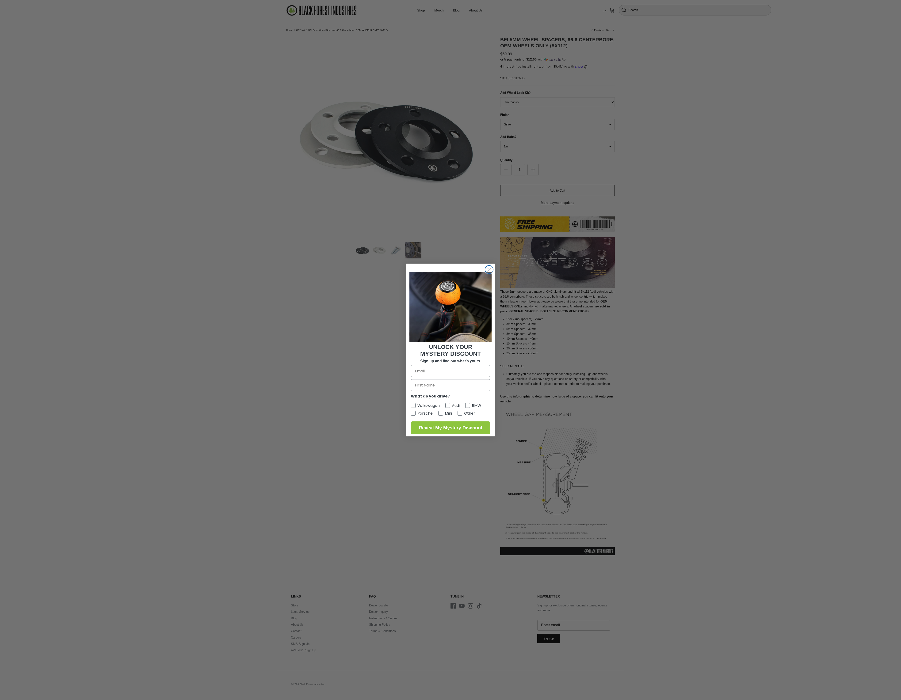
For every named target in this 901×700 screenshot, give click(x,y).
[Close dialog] (489, 269)
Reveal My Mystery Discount (450, 427)
